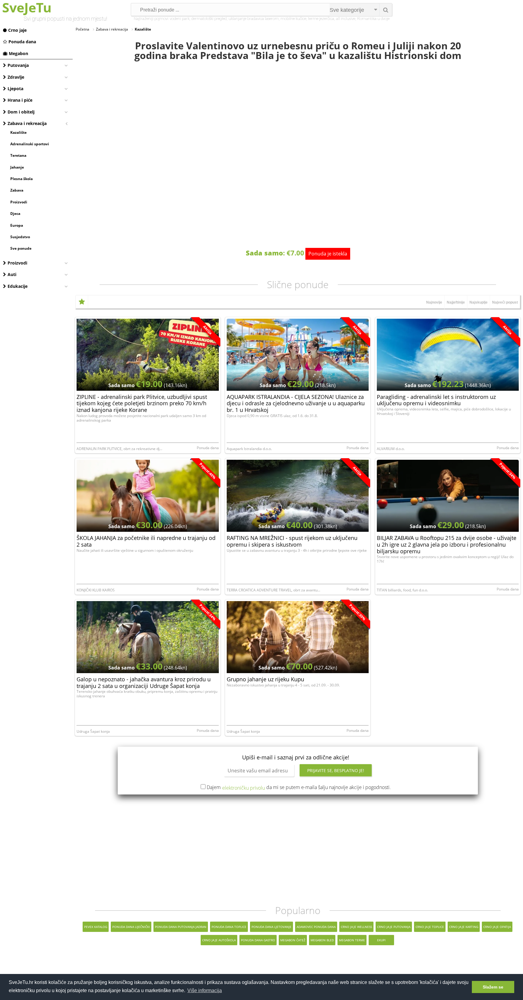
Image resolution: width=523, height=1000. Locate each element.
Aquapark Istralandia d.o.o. (249, 448)
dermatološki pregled (209, 18)
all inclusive (345, 18)
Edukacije (18, 286)
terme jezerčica (321, 18)
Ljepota (15, 88)
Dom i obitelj (21, 112)
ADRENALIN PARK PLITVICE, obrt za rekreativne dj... (119, 448)
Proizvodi (18, 202)
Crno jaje (17, 30)
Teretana (18, 155)
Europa (16, 225)
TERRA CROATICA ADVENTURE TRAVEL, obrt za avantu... (273, 590)
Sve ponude (20, 248)
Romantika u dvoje (373, 18)
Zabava (16, 190)
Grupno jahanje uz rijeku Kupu (265, 679)
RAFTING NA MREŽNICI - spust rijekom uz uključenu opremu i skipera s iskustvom (292, 541)
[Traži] (385, 9)
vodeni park (179, 18)
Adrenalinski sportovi (29, 143)
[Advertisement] (297, 850)
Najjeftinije (456, 302)
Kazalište (18, 132)
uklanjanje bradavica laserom (254, 18)
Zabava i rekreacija (27, 123)
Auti (12, 274)
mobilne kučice (293, 18)
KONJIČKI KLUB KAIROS (96, 590)
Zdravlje (16, 77)
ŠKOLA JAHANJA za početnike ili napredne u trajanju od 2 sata (146, 541)
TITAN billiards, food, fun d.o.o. (402, 590)
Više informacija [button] (204, 990)
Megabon (18, 53)
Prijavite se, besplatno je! (335, 770)
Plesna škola (21, 178)
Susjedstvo (20, 236)
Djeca (15, 213)
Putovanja (18, 65)
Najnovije (434, 302)
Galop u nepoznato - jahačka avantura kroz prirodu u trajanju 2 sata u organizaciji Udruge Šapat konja (144, 682)
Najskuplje (478, 302)
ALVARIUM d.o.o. (391, 448)
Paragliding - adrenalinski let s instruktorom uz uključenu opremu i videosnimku (436, 400)
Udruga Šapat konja (93, 731)
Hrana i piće (20, 100)
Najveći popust (505, 302)
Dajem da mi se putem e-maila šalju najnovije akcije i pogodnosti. (299, 787)
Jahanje (17, 167)
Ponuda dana (22, 41)
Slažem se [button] (493, 987)
